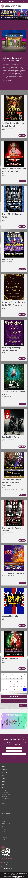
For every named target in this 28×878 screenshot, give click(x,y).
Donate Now (4, 821)
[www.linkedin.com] (6, 858)
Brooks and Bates (6, 794)
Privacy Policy (15, 874)
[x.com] (11, 858)
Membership (4, 819)
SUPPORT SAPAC (14, 701)
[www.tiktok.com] (8, 858)
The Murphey (5, 792)
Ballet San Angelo (6, 811)
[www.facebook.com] (2, 858)
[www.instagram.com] (4, 858)
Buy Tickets (22, 135)
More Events (23, 705)
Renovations (4, 796)
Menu (24, 1)
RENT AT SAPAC (14, 696)
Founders (4, 803)
